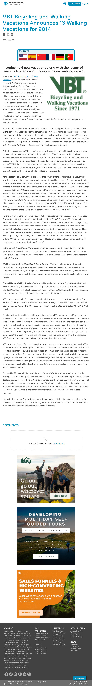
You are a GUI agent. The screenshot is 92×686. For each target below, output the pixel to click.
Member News (75, 649)
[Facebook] (6, 674)
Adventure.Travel (40, 636)
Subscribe (74, 645)
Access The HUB (76, 631)
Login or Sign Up (58, 443)
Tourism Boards (58, 637)
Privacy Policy (41, 682)
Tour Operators (58, 631)
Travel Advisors (58, 635)
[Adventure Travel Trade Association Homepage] (13, 3)
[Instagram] (15, 674)
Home (76, 682)
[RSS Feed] (29, 674)
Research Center (76, 637)
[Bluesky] (11, 674)
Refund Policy (10, 684)
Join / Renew (75, 4)
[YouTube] (24, 674)
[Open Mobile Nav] (65, 3)
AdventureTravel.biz (41, 634)
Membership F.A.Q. (59, 645)
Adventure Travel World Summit (40, 648)
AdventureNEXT (40, 653)
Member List (74, 633)
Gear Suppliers (58, 641)
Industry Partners (59, 639)
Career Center (75, 635)
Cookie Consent (22, 684)
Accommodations (59, 633)
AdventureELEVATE (41, 651)
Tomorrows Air (40, 640)
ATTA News (74, 647)
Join (75, 684)
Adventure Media (59, 643)
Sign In (85, 3)
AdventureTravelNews (42, 638)
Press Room (74, 651)
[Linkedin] (20, 674)
